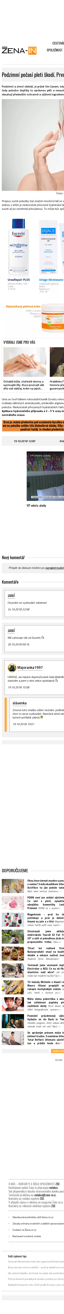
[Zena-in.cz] (21, 50)
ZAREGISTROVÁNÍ (54, 568)
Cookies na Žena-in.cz (24, 1230)
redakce (53, 1188)
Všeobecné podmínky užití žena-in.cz (32, 1217)
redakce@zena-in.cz (45, 1195)
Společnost (55, 50)
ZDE (57, 1184)
